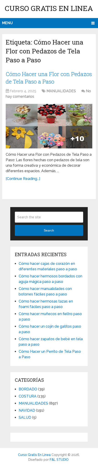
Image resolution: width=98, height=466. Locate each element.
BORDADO (28, 389)
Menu (7, 23)
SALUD (25, 417)
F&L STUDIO (59, 459)
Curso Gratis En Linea (49, 8)
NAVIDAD (27, 410)
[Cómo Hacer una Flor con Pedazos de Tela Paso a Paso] (49, 126)
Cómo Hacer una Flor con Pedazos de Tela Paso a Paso (49, 77)
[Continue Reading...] (23, 178)
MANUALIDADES (61, 91)
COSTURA (27, 396)
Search (49, 230)
